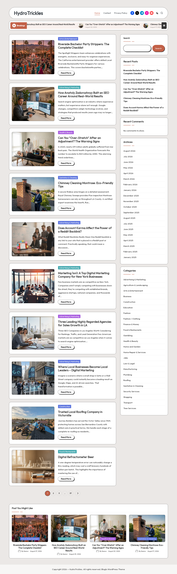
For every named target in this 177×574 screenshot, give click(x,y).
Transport (127, 402)
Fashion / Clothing (131, 318)
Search (126, 38)
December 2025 (131, 195)
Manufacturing (130, 369)
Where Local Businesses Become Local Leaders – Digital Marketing (83, 368)
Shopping (127, 397)
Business (127, 296)
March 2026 (129, 179)
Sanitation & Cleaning (68, 177)
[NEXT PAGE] (77, 493)
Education (128, 307)
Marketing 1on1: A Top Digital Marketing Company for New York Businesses (83, 274)
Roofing (127, 380)
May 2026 (128, 167)
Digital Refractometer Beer (76, 457)
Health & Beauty (66, 132)
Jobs (125, 358)
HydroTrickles (28, 13)
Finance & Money (131, 324)
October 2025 (130, 207)
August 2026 (129, 151)
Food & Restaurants (67, 451)
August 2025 (129, 218)
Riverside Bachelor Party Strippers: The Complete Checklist (83, 45)
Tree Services (129, 408)
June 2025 (128, 229)
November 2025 (131, 201)
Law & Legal (129, 363)
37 (71, 493)
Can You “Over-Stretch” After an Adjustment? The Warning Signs (87, 24)
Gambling (127, 335)
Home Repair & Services (134, 352)
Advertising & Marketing (69, 87)
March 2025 (128, 246)
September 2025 (131, 212)
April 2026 (128, 173)
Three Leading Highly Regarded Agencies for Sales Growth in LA (84, 323)
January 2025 (129, 257)
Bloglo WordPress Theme (113, 569)
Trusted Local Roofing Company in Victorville (80, 413)
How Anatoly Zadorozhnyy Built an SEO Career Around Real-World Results (83, 94)
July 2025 (127, 223)
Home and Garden (131, 346)
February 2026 (130, 184)
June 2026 (128, 162)
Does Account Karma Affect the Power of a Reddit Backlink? (85, 229)
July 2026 (128, 156)
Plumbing (127, 374)
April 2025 (128, 240)
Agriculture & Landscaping (135, 285)
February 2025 (130, 251)
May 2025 (128, 235)
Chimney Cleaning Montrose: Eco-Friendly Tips (144, 24)
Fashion (127, 313)
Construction (64, 406)
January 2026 (129, 190)
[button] (77, 493)
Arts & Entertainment (68, 39)
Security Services (131, 391)
